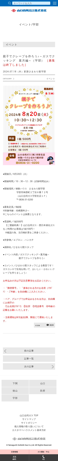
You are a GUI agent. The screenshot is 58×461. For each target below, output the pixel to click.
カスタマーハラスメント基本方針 (29, 430)
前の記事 (29, 350)
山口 (42, 383)
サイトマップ (29, 419)
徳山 (15, 390)
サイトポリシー (29, 422)
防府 (42, 390)
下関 (15, 383)
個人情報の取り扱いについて (29, 426)
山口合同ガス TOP (29, 415)
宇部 (15, 398)
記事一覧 (29, 358)
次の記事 (29, 366)
